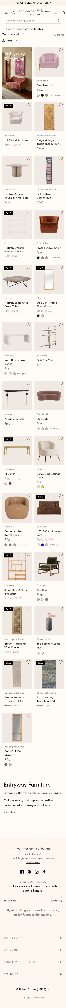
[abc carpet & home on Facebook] (22, 925)
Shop (8, 28)
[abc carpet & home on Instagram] (36, 925)
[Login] (55, 12)
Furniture (18, 28)
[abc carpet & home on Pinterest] (29, 925)
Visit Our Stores (33, 916)
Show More (9, 865)
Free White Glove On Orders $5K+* (33, 2)
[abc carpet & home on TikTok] (44, 925)
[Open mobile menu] (6, 12)
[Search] (59, 20)
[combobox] (33, 21)
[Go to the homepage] (34, 15)
